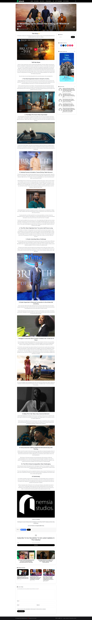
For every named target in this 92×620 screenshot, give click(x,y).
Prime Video (22, 5)
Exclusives (36, 1)
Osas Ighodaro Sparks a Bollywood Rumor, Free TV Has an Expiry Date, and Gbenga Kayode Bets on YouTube (35, 578)
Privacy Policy (71, 618)
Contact (64, 618)
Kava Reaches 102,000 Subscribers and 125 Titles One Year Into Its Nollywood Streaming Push (69, 95)
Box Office (42, 1)
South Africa (66, 1)
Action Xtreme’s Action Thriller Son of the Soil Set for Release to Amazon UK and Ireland (68, 100)
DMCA (75, 618)
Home (19, 5)
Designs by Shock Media (32, 618)
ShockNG (24, 21)
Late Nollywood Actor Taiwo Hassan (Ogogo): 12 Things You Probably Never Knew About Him (68, 104)
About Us (67, 618)
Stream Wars (48, 1)
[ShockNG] (20, 1)
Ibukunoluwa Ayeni (65, 92)
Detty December (58, 1)
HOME (32, 1)
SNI (53, 1)
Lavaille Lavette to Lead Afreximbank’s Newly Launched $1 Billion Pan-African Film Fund (22, 577)
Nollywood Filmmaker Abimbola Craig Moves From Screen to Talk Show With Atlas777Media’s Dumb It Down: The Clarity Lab (69, 90)
